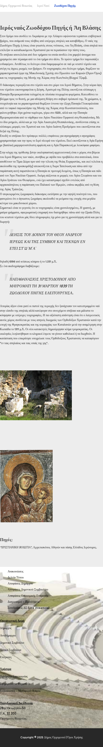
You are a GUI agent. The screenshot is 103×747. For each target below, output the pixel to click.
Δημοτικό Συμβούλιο (12, 642)
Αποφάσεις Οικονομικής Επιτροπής (28, 595)
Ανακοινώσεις (15, 571)
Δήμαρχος (5, 628)
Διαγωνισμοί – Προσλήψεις (24, 601)
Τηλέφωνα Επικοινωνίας (14, 676)
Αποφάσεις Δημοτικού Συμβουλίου (28, 589)
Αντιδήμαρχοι (8, 635)
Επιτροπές (6, 657)
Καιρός (36, 691)
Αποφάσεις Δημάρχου (20, 583)
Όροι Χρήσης (75, 737)
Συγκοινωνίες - (9, 691)
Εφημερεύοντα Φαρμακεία (15, 683)
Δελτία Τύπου (16, 577)
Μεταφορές (25, 691)
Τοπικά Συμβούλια (10, 650)
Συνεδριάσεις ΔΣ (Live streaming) (29, 607)
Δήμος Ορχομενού (54, 737)
